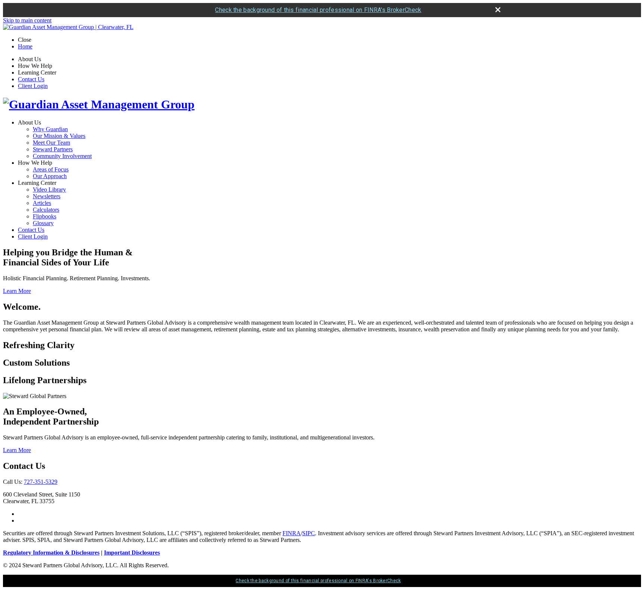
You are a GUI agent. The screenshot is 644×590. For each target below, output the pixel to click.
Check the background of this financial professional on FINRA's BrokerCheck (318, 9)
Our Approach (50, 176)
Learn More (17, 291)
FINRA (291, 533)
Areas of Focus (51, 169)
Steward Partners (53, 149)
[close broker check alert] (498, 10)
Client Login (33, 86)
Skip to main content (27, 20)
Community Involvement (62, 156)
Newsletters (46, 196)
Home (25, 46)
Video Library (49, 189)
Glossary (43, 223)
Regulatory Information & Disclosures (51, 552)
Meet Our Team (51, 142)
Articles (42, 203)
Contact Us (31, 79)
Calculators (46, 209)
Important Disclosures (132, 552)
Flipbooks (44, 216)
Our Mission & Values (59, 136)
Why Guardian (50, 129)
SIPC (308, 533)
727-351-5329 (40, 482)
